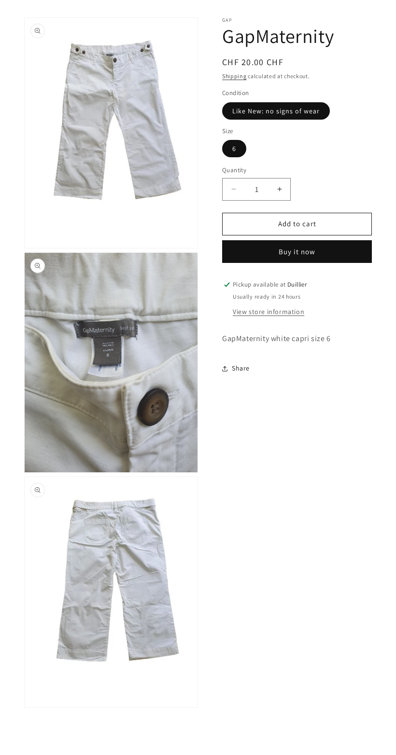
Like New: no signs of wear (276, 111)
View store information (268, 311)
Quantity (234, 170)
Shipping (234, 76)
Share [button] (241, 368)
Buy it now (297, 251)
